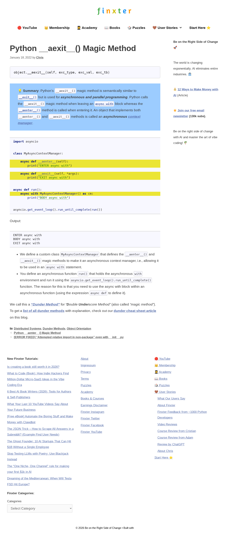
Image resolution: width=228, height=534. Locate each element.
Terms (85, 378)
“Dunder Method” (45, 304)
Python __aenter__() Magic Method (37, 332)
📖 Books (112, 28)
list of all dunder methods (43, 311)
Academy (87, 392)
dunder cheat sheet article (135, 311)
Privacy (86, 372)
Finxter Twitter (90, 418)
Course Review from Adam (175, 437)
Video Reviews (167, 424)
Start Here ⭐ (200, 28)
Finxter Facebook (92, 425)
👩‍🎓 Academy (87, 28)
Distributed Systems (27, 328)
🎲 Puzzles (136, 28)
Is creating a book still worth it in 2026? (33, 366)
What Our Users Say (171, 398)
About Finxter (166, 405)
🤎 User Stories (165, 28)
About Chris (165, 451)
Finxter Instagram (92, 412)
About (84, 358)
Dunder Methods (54, 328)
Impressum (88, 365)
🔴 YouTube (27, 28)
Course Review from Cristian (176, 431)
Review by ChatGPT (171, 444)
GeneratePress (143, 527)
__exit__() (28, 97)
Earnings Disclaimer (94, 405)
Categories (14, 501)
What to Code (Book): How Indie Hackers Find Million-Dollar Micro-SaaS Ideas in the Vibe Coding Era (38, 379)
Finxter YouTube (91, 432)
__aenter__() (29, 110)
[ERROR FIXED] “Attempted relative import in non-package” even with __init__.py (69, 337)
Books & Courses (92, 398)
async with (104, 104)
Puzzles (86, 385)
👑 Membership (57, 28)
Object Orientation (79, 328)
